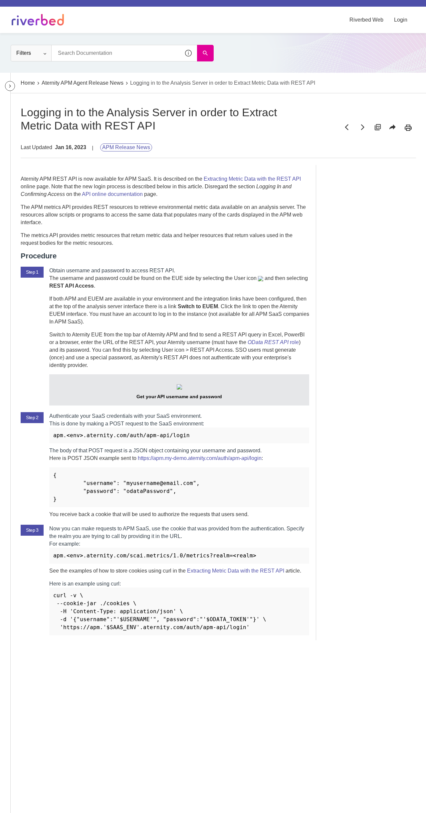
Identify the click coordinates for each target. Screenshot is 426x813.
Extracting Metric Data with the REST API (252, 179)
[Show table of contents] (10, 86)
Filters (23, 53)
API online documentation (112, 194)
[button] (188, 53)
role (273, 342)
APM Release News (126, 147)
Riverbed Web (366, 20)
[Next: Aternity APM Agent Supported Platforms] (362, 127)
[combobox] (124, 53)
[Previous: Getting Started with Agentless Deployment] (346, 127)
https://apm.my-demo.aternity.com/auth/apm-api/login (200, 458)
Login (400, 20)
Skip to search (75, 7)
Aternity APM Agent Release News (82, 83)
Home (28, 83)
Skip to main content (28, 7)
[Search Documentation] (205, 53)
